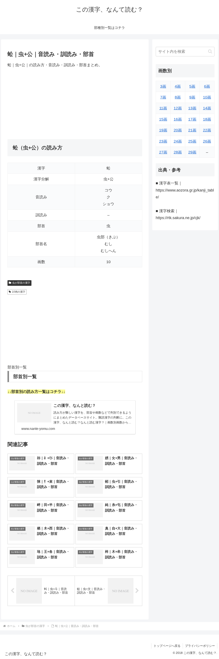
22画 (207, 130)
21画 (192, 130)
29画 (192, 152)
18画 (207, 119)
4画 (178, 86)
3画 (163, 86)
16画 (178, 119)
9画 (192, 97)
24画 (178, 141)
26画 (207, 141)
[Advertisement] (74, 104)
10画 (207, 97)
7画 (163, 97)
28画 (178, 152)
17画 (192, 119)
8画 (178, 97)
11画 (163, 108)
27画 (163, 152)
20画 (178, 130)
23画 (163, 141)
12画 (178, 108)
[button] (210, 51)
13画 (192, 108)
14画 (207, 108)
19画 (163, 130)
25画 (192, 141)
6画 (207, 86)
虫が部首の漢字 (21, 282)
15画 (163, 119)
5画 (192, 86)
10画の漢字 (18, 291)
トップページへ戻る (167, 645)
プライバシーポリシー (200, 645)
